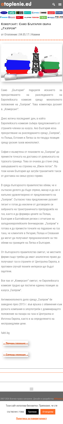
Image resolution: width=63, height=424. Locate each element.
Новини (35, 34)
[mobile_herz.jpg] (43, 13)
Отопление (10, 34)
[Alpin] (27, 18)
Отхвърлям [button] (48, 411)
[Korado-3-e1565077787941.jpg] (51, 18)
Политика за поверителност (31, 418)
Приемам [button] (32, 411)
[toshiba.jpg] (35, 18)
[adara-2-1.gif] (27, 13)
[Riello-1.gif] (51, 13)
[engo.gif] (19, 13)
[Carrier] (4, 13)
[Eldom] (11, 18)
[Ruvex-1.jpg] (59, 13)
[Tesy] (43, 18)
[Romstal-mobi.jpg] (35, 13)
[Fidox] (59, 18)
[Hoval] (19, 18)
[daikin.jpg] (4, 18)
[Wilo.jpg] (11, 13)
